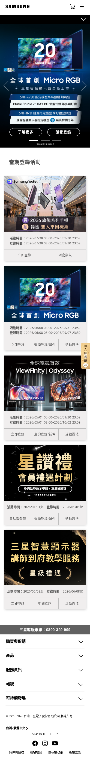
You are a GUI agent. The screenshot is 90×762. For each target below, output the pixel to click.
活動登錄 (63, 132)
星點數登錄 (17, 518)
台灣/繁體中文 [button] (15, 728)
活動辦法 (65, 255)
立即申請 (17, 603)
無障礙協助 (16, 752)
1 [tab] (33, 140)
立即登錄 (24, 255)
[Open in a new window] (35, 743)
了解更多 (25, 132)
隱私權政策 (55, 752)
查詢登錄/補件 (45, 344)
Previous (6, 86)
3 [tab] (56, 140)
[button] (72, 6)
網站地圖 (36, 752)
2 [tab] (45, 140)
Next (84, 86)
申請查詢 (44, 603)
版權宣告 (75, 752)
